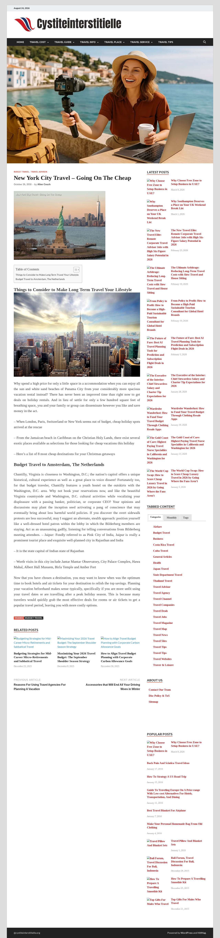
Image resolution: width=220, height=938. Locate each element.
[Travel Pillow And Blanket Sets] (157, 841)
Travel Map (160, 628)
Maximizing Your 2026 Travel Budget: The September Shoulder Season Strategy (76, 657)
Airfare (157, 526)
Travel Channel (162, 598)
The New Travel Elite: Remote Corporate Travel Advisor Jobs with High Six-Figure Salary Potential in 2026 (187, 237)
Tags (186, 517)
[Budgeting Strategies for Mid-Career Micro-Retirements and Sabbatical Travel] (33, 643)
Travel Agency (161, 592)
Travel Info (88, 42)
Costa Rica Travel (163, 544)
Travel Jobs (160, 616)
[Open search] (204, 42)
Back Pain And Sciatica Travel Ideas (168, 763)
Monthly (172, 517)
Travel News (160, 634)
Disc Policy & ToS (159, 695)
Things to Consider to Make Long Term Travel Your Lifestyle (47, 274)
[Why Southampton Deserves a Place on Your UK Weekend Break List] (157, 201)
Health (157, 562)
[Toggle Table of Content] (75, 270)
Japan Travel (161, 568)
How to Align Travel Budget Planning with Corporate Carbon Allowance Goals (118, 657)
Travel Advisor (39, 172)
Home (20, 42)
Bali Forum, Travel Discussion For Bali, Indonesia (182, 861)
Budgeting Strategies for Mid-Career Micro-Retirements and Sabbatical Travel (33, 657)
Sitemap (153, 701)
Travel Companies (163, 604)
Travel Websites (162, 659)
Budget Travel (21, 172)
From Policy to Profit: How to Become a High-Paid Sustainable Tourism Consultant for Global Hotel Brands (188, 307)
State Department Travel (167, 574)
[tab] (155, 517)
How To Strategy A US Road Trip (166, 776)
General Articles (162, 556)
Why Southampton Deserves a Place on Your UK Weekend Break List (188, 205)
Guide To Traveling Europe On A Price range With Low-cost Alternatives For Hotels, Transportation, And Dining (173, 794)
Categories (155, 517)
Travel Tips (165, 42)
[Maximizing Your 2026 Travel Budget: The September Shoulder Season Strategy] (77, 643)
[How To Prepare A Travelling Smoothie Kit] (157, 879)
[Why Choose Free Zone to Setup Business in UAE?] (157, 180)
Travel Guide (62, 42)
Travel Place (113, 42)
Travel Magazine (163, 622)
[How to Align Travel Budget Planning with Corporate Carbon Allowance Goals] (120, 643)
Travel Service (140, 42)
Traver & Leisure (163, 665)
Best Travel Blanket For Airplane (166, 810)
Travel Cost (38, 42)
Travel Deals (160, 610)
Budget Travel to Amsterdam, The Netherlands (40, 279)
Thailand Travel (162, 580)
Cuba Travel (160, 550)
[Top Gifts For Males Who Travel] (157, 899)
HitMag (202, 932)
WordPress (187, 932)
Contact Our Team (160, 689)
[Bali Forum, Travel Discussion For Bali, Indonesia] (157, 858)
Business (158, 538)
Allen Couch (44, 184)
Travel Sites (160, 640)
